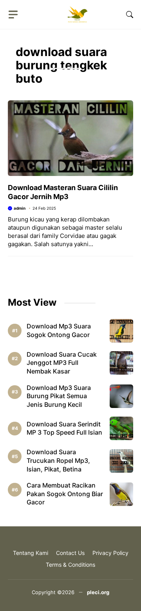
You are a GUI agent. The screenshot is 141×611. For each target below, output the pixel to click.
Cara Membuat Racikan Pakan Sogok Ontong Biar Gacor (65, 493)
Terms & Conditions (70, 564)
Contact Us (70, 552)
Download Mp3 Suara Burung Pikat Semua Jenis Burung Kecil (59, 396)
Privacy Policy (110, 552)
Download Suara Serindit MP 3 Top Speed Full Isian (64, 428)
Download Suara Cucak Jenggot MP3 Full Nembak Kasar (62, 362)
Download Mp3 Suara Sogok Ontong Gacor (59, 330)
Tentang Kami (30, 552)
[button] (129, 15)
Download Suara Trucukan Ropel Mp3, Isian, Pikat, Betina (58, 460)
